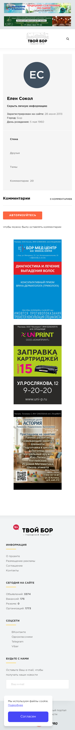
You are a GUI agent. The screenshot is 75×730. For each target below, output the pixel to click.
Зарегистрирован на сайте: (25, 114)
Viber (15, 647)
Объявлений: (18, 594)
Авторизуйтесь (22, 215)
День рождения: (18, 122)
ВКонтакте (19, 632)
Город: (11, 118)
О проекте (13, 556)
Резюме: (13, 604)
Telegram (17, 642)
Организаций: (18, 609)
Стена (14, 139)
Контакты (12, 571)
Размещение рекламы (20, 561)
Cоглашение (14, 566)
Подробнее (15, 705)
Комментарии (22, 181)
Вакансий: (15, 599)
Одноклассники (22, 637)
